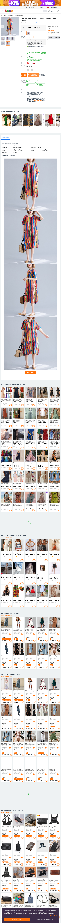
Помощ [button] (41, 7)
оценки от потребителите (34, 22)
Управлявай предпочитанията (44, 919)
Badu (1, 15)
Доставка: (23, 56)
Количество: (23, 69)
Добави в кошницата (32, 75)
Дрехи (5, 15)
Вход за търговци (30, 7)
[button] (2, 10)
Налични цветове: (23, 32)
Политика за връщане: (23, 91)
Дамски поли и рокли (19, 15)
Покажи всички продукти (6, 603)
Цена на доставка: (23, 66)
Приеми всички (16, 919)
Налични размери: (23, 37)
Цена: (22, 27)
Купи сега (23, 75)
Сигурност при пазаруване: (23, 81)
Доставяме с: (23, 63)
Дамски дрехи (10, 15)
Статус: (22, 49)
